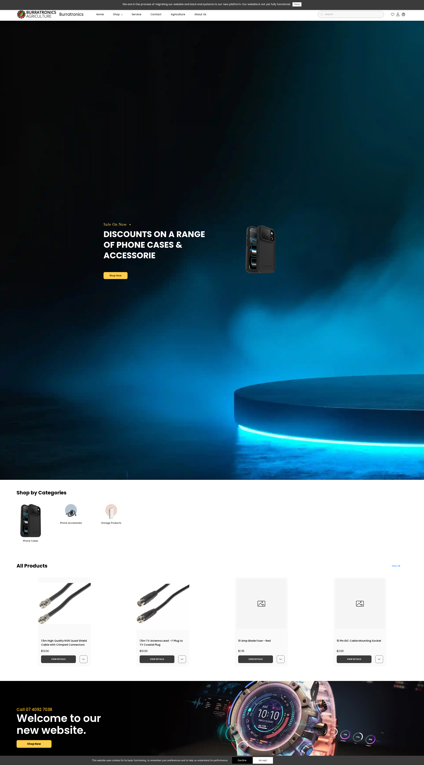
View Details (58, 659)
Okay (297, 4)
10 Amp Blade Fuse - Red (254, 641)
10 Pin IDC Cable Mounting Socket (359, 641)
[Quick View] (83, 659)
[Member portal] (397, 14)
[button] (393, 14)
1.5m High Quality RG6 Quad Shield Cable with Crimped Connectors (64, 643)
